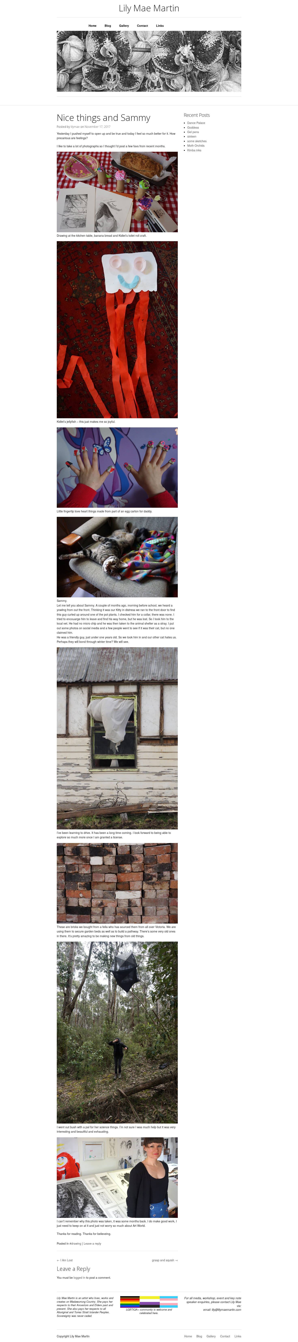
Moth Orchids (196, 145)
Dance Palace (196, 123)
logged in (79, 1277)
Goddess (193, 127)
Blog (108, 26)
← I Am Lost (65, 1260)
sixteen (191, 136)
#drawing (75, 1243)
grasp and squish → (165, 1260)
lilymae (75, 127)
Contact (142, 26)
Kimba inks (194, 150)
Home (92, 26)
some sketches (197, 141)
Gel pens (193, 132)
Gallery (124, 26)
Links (160, 26)
